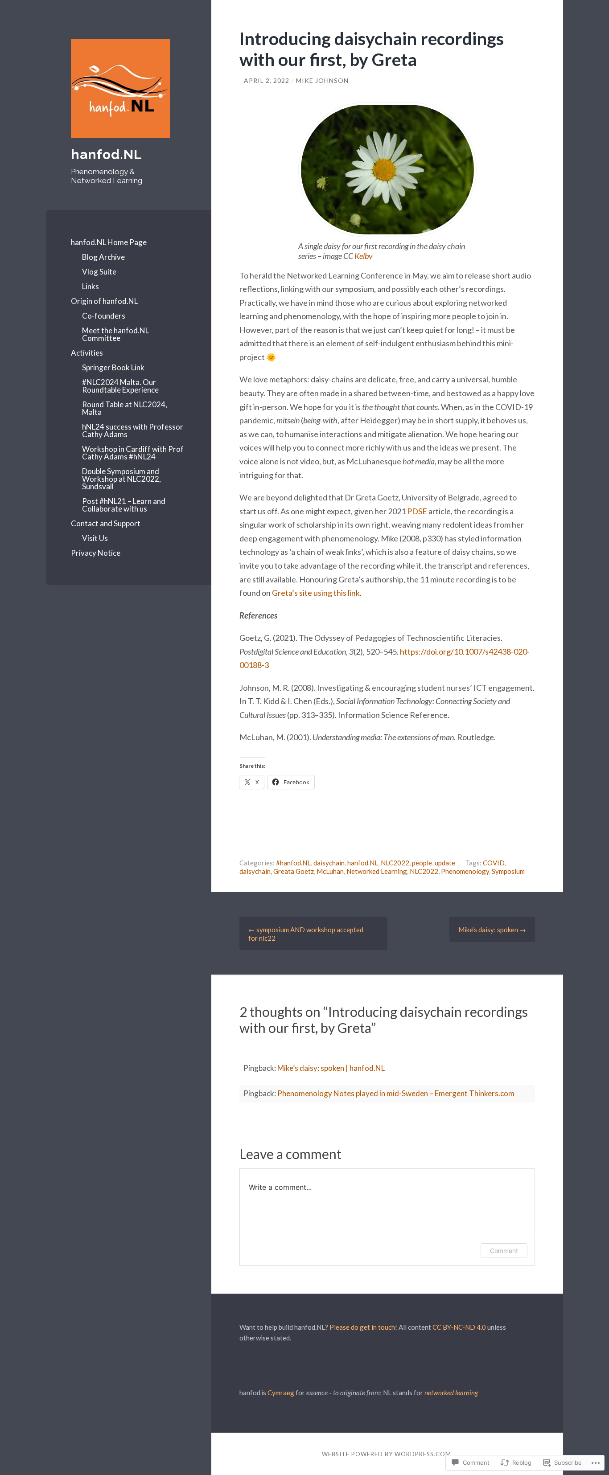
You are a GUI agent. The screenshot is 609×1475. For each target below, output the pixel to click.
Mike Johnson (322, 80)
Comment (504, 1250)
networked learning (451, 1393)
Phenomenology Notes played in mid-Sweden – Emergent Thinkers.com (395, 1093)
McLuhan (330, 871)
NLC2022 (395, 863)
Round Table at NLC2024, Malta (124, 408)
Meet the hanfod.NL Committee (115, 334)
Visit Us (95, 538)
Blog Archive (103, 257)
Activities (87, 352)
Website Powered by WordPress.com (386, 1454)
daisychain (329, 863)
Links (90, 286)
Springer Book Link (113, 367)
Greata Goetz (293, 871)
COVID (494, 863)
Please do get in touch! (363, 1327)
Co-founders (103, 315)
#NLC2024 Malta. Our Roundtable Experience (120, 385)
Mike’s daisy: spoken (492, 930)
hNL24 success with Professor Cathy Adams (132, 430)
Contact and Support (105, 523)
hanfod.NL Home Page (109, 242)
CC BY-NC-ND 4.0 (459, 1327)
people (422, 863)
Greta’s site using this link (316, 593)
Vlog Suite (99, 271)
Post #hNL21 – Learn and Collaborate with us (123, 504)
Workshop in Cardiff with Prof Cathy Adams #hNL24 (133, 452)
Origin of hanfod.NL (104, 301)
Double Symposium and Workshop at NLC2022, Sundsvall (121, 479)
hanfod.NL (106, 154)
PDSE (417, 511)
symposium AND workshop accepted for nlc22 (305, 934)
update (445, 863)
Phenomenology (465, 871)
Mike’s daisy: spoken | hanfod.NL (331, 1068)
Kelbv (363, 256)
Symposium (508, 871)
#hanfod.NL (293, 863)
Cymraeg (280, 1393)
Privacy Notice (95, 552)
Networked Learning (376, 871)
